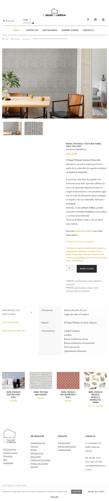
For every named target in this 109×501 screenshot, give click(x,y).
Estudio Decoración (67, 446)
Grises (90, 288)
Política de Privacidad (40, 460)
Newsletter (8, 463)
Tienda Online (64, 450)
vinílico (85, 291)
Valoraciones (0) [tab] (13, 331)
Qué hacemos (50, 30)
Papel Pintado (15, 39)
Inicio (6, 39)
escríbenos (81, 258)
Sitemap (34, 467)
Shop (16, 30)
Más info (54, 497)
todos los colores (84, 231)
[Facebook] (88, 20)
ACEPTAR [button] (76, 492)
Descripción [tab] (10, 322)
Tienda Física (64, 443)
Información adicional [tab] (11, 312)
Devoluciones (37, 453)
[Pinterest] (103, 20)
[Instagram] (95, 20)
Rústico (77, 291)
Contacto (88, 30)
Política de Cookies (39, 463)
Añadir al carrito (87, 269)
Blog (5, 460)
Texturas (70, 284)
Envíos (34, 450)
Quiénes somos (70, 30)
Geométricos (26, 39)
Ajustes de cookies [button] (96, 492)
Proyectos (32, 30)
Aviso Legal (36, 457)
